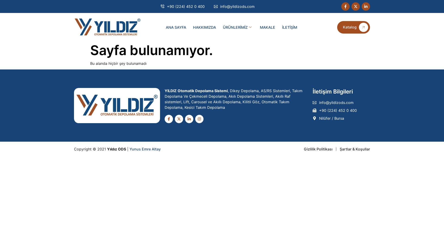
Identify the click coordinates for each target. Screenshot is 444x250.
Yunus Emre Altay (145, 149)
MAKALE (267, 27)
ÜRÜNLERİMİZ (235, 27)
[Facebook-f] (345, 6)
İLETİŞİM (289, 27)
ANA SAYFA (176, 27)
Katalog (350, 27)
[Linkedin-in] (366, 6)
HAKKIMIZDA (204, 27)
